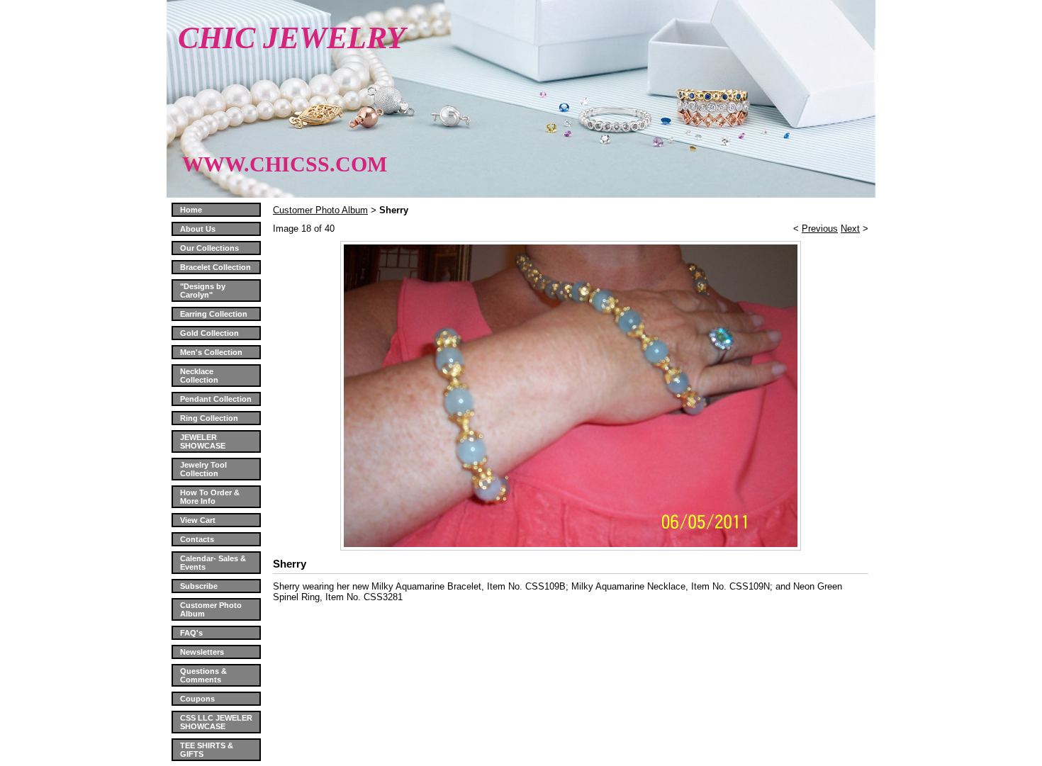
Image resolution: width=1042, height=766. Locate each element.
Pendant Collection (216, 399)
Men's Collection (211, 352)
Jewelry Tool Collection (203, 469)
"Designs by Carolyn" (202, 290)
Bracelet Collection (215, 267)
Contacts (197, 539)
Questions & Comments (203, 675)
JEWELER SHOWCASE (202, 441)
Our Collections (209, 248)
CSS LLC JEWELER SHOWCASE (216, 722)
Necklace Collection (199, 375)
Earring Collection (213, 314)
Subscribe (199, 586)
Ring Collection (209, 418)
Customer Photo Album (320, 210)
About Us (197, 229)
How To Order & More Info (210, 496)
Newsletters (202, 652)
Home (191, 209)
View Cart (197, 520)
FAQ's (191, 633)
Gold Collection (209, 333)
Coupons (197, 698)
